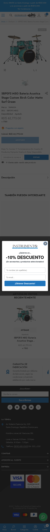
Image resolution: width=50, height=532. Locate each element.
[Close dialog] (45, 243)
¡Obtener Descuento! (25, 283)
